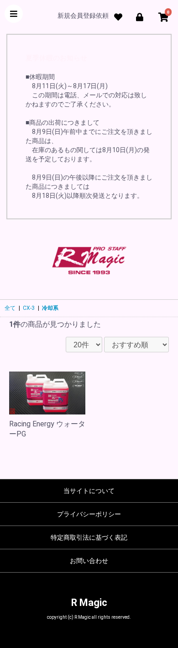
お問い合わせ (89, 560)
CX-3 (29, 308)
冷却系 (50, 308)
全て (10, 308)
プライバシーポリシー (89, 514)
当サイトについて (89, 490)
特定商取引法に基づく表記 (89, 537)
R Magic (89, 602)
